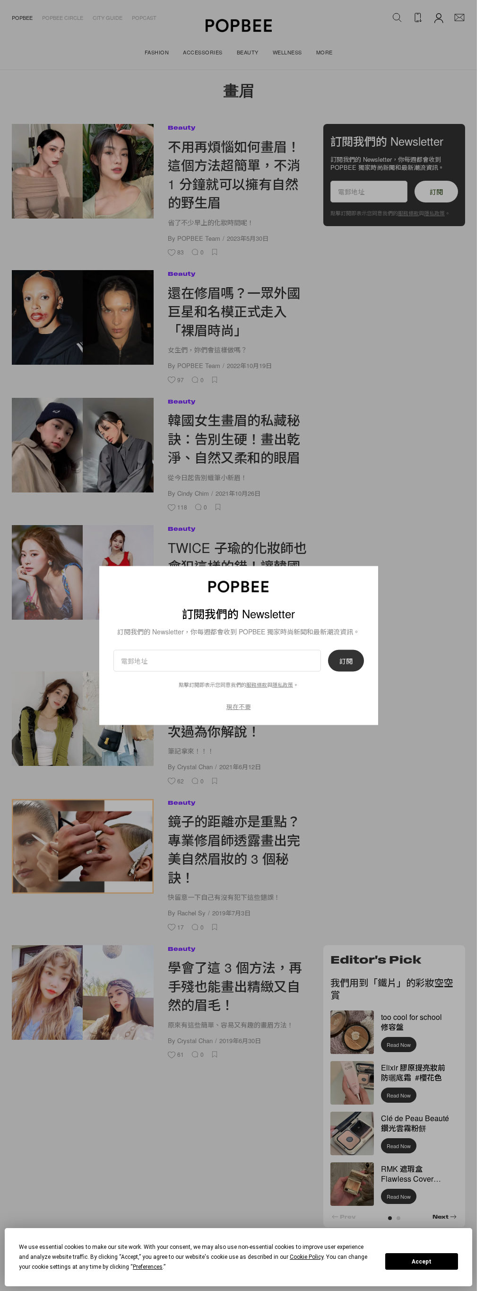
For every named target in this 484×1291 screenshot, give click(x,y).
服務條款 (256, 684)
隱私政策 (282, 684)
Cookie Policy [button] (306, 1257)
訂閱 (346, 660)
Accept (422, 1261)
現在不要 (238, 706)
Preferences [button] (148, 1267)
